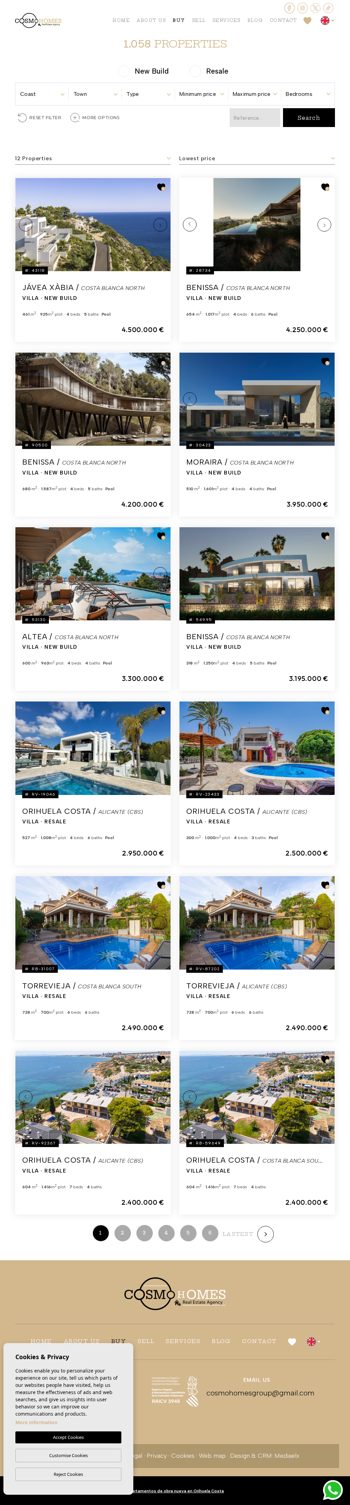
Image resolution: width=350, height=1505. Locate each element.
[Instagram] (303, 7)
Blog (255, 20)
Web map (212, 1455)
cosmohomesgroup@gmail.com (257, 1393)
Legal (134, 1455)
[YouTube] (316, 7)
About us (151, 20)
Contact (283, 20)
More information (36, 1422)
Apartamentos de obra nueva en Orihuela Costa (175, 1491)
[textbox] (42, 94)
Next (160, 224)
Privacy (157, 1455)
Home (121, 20)
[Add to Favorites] (161, 187)
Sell (199, 20)
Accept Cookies (68, 1437)
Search (309, 117)
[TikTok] (328, 7)
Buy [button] (179, 20)
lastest (238, 1234)
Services (227, 20)
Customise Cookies (68, 1455)
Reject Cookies (68, 1474)
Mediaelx (286, 1455)
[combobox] (42, 92)
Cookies (182, 1455)
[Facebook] (290, 7)
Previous (25, 224)
